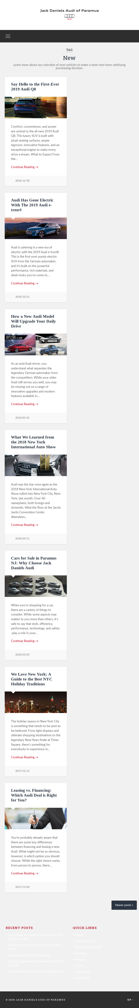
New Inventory (85, 941)
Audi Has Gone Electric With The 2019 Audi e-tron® (32, 205)
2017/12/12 (22, 771)
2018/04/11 (22, 538)
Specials (80, 953)
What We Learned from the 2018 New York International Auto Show (33, 442)
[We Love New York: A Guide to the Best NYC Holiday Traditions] (36, 702)
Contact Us (82, 972)
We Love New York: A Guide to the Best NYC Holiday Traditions (31, 679)
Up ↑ (130, 999)
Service (80, 965)
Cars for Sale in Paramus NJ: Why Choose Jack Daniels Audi (33, 563)
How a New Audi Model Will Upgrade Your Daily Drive (33, 321)
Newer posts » (124, 905)
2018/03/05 (22, 654)
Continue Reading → (24, 167)
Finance (80, 959)
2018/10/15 (22, 297)
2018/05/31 (22, 418)
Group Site (82, 978)
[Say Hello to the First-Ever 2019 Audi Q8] (36, 107)
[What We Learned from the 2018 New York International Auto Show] (36, 465)
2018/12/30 (22, 180)
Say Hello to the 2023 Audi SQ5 (29, 955)
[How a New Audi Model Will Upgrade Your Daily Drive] (36, 344)
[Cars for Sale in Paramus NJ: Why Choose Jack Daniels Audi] (36, 586)
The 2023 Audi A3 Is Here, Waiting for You (36, 971)
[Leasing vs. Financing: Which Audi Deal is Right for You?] (36, 818)
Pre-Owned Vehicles (88, 947)
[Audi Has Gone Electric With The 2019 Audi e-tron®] (36, 228)
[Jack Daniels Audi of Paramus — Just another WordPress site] (69, 15)
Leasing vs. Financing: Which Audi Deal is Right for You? (34, 795)
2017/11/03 (22, 887)
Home (79, 935)
